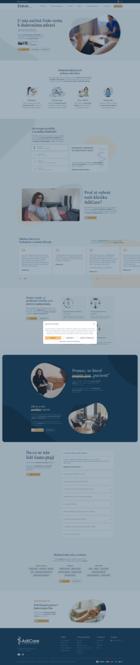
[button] (94, 324)
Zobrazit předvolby (87, 338)
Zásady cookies (63, 341)
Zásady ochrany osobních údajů (73, 341)
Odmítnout (70, 338)
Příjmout (53, 338)
